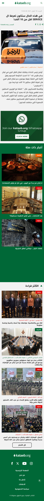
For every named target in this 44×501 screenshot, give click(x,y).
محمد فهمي (23, 67)
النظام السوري (32, 397)
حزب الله (40, 397)
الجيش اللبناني (22, 397)
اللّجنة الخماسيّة (23, 320)
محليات (39, 188)
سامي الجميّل (38, 434)
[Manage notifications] (39, 480)
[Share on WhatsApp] (40, 24)
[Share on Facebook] (35, 24)
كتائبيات (38, 329)
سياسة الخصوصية (22, 489)
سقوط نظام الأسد (20, 357)
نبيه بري (31, 320)
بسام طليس (32, 67)
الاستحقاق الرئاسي (7, 357)
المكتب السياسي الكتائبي (34, 357)
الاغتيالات (18, 434)
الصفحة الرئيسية (22, 470)
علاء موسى (39, 320)
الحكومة (40, 67)
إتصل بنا (22, 479)
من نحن (22, 475)
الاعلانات (22, 484)
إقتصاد (39, 155)
